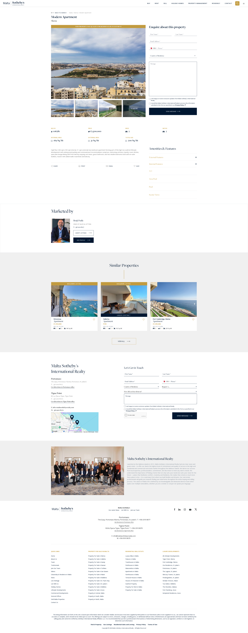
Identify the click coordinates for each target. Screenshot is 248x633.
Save (137, 166)
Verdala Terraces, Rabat (170, 581)
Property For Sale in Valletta (97, 559)
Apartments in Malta (131, 571)
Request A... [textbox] (165, 387)
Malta (71, 13)
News (53, 578)
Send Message (171, 111)
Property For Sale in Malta (133, 590)
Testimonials (55, 565)
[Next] (95, 304)
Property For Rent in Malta (133, 587)
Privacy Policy (141, 624)
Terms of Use (152, 624)
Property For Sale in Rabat (96, 574)
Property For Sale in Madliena (97, 578)
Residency (216, 3)
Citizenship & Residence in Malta (61, 574)
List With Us (125, 510)
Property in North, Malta (96, 599)
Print (83, 166)
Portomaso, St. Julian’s (170, 568)
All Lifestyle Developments (171, 556)
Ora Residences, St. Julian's (171, 565)
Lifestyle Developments (58, 590)
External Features (173, 157)
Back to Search (60, 13)
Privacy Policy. (179, 105)
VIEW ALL (121, 341)
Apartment (58, 321)
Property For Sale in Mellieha (97, 587)
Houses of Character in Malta (134, 581)
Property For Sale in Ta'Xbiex (97, 568)
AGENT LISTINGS (80, 233)
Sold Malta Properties (58, 599)
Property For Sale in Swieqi (96, 562)
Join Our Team (55, 568)
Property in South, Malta (96, 596)
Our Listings (107, 624)
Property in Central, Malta (96, 593)
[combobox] (153, 48)
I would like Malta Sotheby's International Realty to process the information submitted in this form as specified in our (173, 104)
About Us (54, 559)
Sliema (76, 13)
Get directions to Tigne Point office (63, 401)
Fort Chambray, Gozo (169, 590)
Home (53, 556)
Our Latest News (114, 510)
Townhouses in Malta (132, 562)
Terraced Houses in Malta (133, 578)
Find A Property (96, 624)
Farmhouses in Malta (132, 574)
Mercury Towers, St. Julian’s (171, 574)
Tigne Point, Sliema (169, 559)
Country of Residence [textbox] (131, 387)
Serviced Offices (56, 596)
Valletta (106, 319)
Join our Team (135, 510)
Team (53, 562)
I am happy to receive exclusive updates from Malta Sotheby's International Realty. (173, 99)
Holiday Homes (56, 587)
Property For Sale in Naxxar (96, 565)
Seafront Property (131, 584)
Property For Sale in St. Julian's (97, 584)
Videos (53, 571)
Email (111, 166)
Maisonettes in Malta (132, 568)
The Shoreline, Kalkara (170, 587)
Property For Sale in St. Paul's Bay (98, 581)
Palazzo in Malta (130, 559)
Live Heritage (55, 581)
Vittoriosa (57, 319)
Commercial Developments (59, 593)
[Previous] (53, 304)
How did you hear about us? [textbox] (133, 391)
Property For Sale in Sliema (96, 556)
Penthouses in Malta (131, 565)
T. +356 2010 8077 (78, 227)
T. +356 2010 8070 (57, 399)
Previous (53, 63)
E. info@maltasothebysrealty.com (62, 407)
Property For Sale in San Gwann (98, 571)
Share (55, 166)
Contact (228, 3)
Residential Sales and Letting (124, 624)
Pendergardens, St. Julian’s (171, 578)
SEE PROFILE (81, 240)
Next (143, 63)
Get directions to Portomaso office (62, 387)
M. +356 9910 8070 (57, 410)
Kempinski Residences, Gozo (172, 593)
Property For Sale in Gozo (96, 590)
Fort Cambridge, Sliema (161, 319)
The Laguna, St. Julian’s (170, 571)
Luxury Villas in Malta (132, 556)
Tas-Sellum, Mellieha (169, 584)
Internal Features (173, 164)
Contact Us (54, 602)
